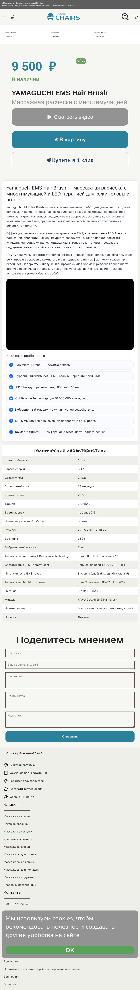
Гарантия (10, 984)
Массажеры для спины (19, 862)
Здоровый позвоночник (20, 885)
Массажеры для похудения (22, 870)
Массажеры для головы (20, 854)
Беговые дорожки (16, 824)
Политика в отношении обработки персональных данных (43, 969)
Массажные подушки (18, 877)
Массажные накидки (18, 832)
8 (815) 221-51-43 (17, 904)
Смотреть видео (73, 117)
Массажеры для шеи (18, 847)
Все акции (11, 961)
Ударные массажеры (18, 839)
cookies (62, 918)
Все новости (12, 977)
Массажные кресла (17, 816)
